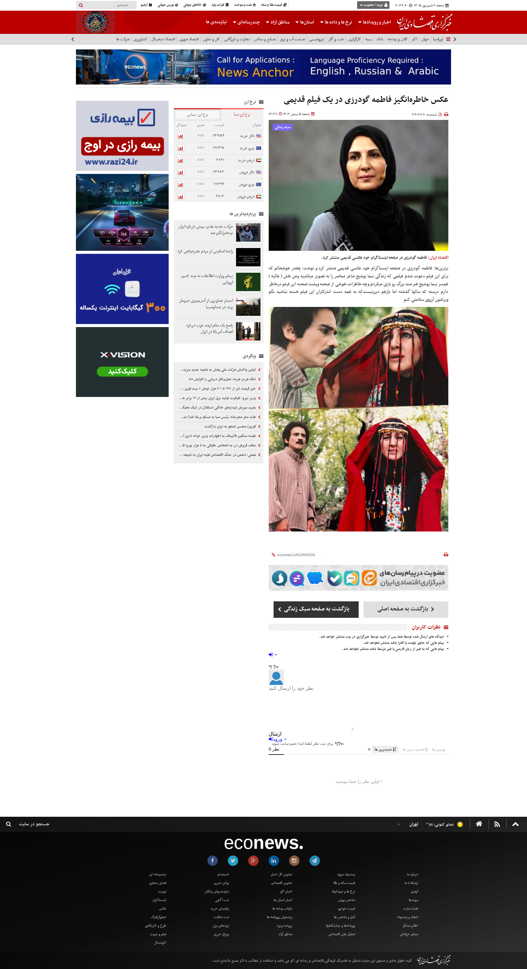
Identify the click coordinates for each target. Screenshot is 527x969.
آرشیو (144, 5)
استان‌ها (306, 22)
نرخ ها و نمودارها (343, 891)
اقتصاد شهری (189, 39)
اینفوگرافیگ (158, 917)
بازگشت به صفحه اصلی (403, 609)
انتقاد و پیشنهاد (407, 917)
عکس (162, 909)
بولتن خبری (221, 883)
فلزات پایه (218, 5)
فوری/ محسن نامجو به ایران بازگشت (230, 426)
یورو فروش (247, 184)
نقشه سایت (410, 909)
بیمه (368, 39)
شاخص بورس (346, 900)
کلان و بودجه (398, 39)
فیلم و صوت (158, 934)
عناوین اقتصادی (281, 883)
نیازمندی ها (216, 22)
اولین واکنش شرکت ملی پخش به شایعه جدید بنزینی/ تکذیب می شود (217, 370)
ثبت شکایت (221, 917)
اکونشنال (160, 943)
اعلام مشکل (410, 926)
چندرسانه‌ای (248, 22)
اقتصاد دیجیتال (163, 39)
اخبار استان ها (283, 900)
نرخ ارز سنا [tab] (242, 114)
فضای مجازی (157, 883)
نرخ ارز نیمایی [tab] (197, 114)
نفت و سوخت (243, 5)
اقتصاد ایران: (438, 257)
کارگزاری (354, 39)
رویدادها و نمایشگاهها (340, 926)
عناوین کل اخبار (281, 874)
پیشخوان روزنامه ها (279, 917)
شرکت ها (122, 39)
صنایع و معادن (265, 39)
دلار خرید (247, 135)
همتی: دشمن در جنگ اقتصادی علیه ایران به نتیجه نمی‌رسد (217, 455)
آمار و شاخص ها (344, 917)
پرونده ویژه (284, 926)
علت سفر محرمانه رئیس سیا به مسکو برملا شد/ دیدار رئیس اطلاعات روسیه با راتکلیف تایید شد (217, 417)
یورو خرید (247, 148)
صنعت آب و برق (292, 39)
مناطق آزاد (279, 22)
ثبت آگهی (222, 900)
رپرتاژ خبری (221, 934)
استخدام (223, 874)
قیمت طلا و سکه (272, 5)
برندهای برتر (221, 926)
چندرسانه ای (157, 874)
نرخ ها (338, 22)
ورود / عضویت (373, 5)
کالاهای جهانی (192, 5)
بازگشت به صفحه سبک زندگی (316, 609)
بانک (379, 39)
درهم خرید (246, 160)
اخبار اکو (286, 891)
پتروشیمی (316, 39)
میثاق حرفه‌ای (409, 934)
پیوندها (413, 900)
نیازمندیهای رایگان (217, 891)
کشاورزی (140, 39)
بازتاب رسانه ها (282, 909)
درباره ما (412, 874)
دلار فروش (247, 172)
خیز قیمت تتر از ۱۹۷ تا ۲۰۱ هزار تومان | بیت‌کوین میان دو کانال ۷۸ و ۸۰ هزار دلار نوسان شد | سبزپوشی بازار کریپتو (217, 389)
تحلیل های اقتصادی (341, 934)
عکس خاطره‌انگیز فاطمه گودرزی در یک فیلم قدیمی (366, 100)
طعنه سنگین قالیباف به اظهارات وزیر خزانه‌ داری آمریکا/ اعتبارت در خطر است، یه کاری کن (217, 436)
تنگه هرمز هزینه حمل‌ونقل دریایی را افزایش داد (222, 379)
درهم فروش (246, 196)
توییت (162, 891)
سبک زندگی (282, 127)
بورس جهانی (166, 5)
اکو (414, 39)
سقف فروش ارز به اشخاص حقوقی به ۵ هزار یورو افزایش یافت (217, 445)
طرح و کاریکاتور (155, 926)
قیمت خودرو (346, 909)
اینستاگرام (159, 900)
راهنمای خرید (219, 909)
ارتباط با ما (411, 883)
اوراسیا (438, 39)
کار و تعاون (211, 39)
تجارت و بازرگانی (237, 39)
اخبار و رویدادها (376, 22)
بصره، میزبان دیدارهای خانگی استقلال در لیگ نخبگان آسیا (217, 408)
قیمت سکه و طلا (344, 883)
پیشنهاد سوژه (346, 874)
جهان (425, 39)
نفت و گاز (336, 39)
